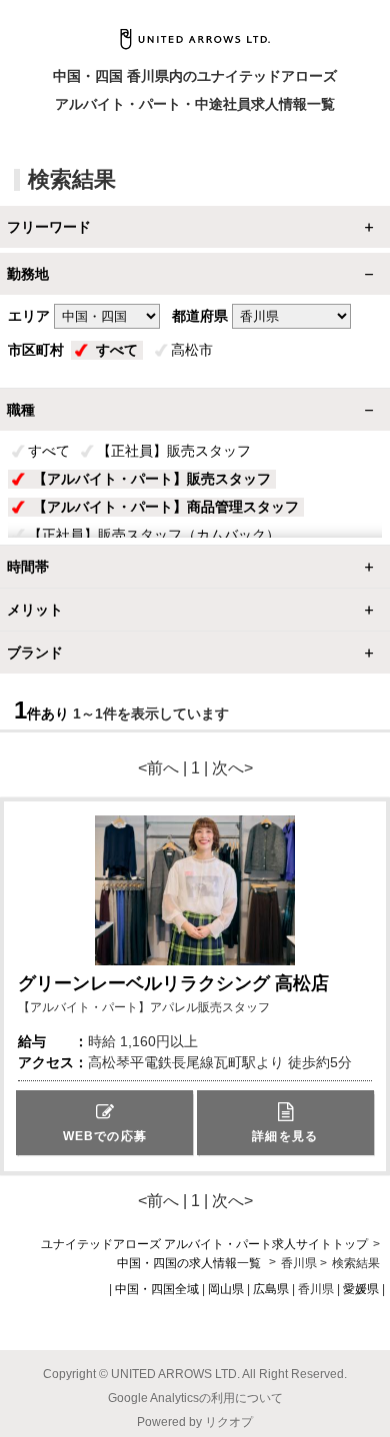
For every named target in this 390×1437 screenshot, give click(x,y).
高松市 (192, 350)
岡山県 (226, 1289)
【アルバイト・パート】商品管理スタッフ (166, 507)
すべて (117, 350)
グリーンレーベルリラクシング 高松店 (173, 983)
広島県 (271, 1289)
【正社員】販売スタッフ (174, 451)
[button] (104, 1122)
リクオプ (229, 1422)
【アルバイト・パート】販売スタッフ (152, 479)
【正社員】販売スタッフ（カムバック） (154, 535)
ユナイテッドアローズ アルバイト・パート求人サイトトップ (204, 1244)
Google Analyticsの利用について (195, 1398)
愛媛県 (361, 1289)
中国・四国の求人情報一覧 (190, 1263)
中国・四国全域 (157, 1289)
